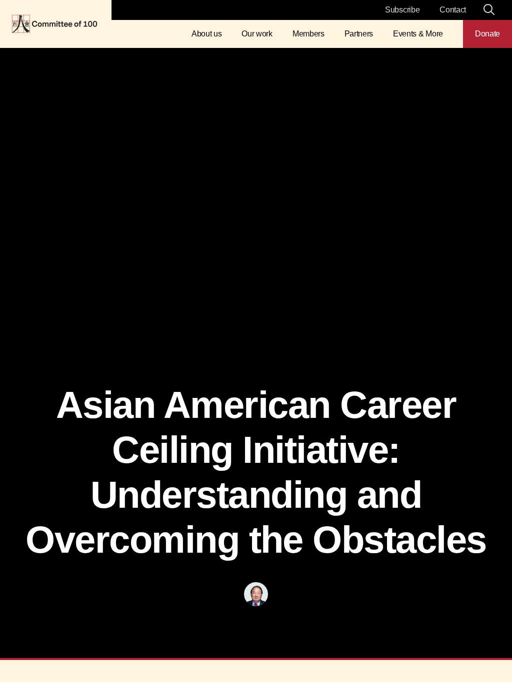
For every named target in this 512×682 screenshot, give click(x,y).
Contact (453, 9)
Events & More (418, 33)
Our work (257, 33)
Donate (487, 33)
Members (308, 33)
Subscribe (402, 9)
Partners (358, 33)
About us (207, 33)
